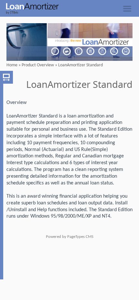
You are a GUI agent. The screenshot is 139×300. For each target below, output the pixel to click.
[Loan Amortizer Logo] (29, 13)
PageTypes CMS (80, 237)
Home (11, 65)
